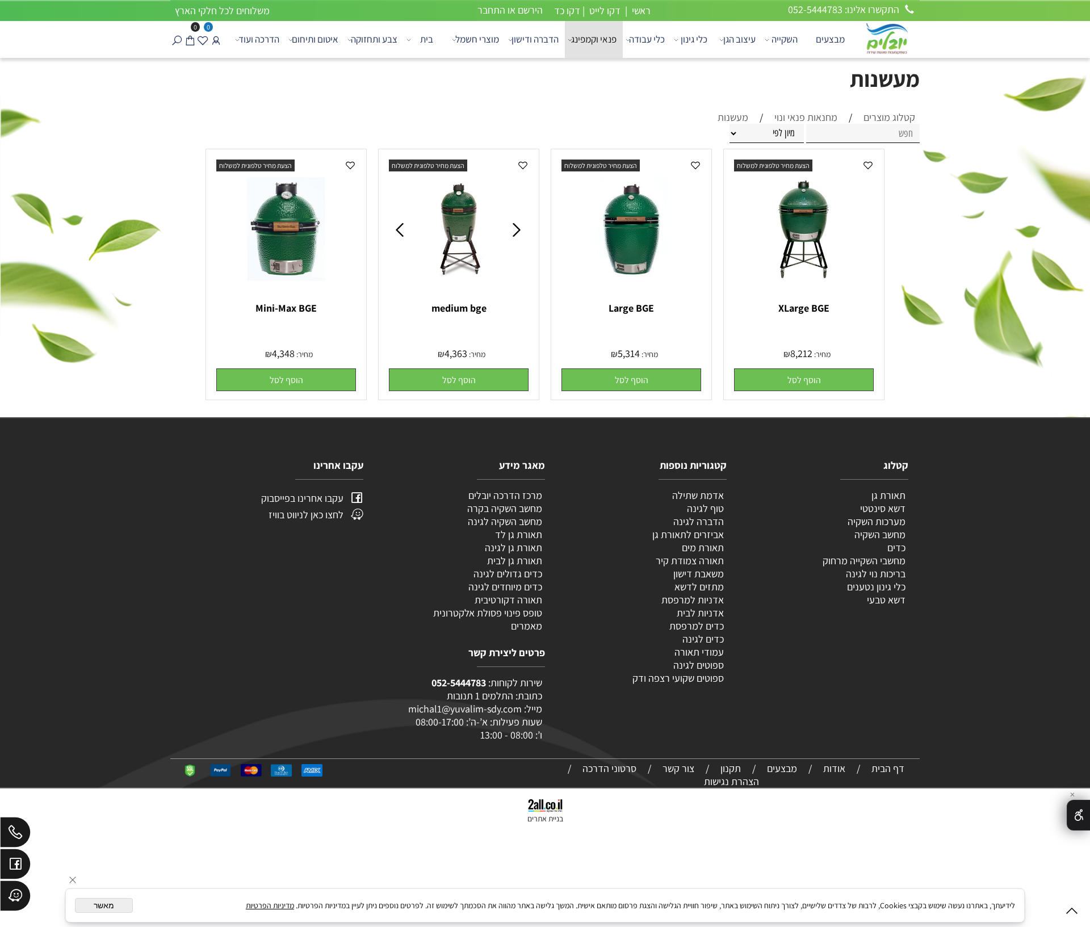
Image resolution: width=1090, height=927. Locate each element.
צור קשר (678, 768)
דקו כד (566, 10)
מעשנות (885, 78)
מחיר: (821, 354)
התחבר (491, 9)
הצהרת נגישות (731, 781)
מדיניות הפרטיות (270, 905)
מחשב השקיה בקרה (504, 508)
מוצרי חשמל (477, 39)
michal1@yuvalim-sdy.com (465, 708)
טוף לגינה (704, 508)
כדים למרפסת (695, 625)
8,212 (801, 353)
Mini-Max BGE (286, 307)
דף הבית (887, 768)
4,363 (456, 353)
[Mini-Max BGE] (286, 295)
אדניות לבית (699, 612)
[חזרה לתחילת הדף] (1072, 913)
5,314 (629, 353)
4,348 (283, 353)
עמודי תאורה (699, 651)
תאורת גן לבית (514, 560)
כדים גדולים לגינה (507, 573)
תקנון (730, 768)
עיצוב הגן (739, 39)
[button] (804, 379)
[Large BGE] (631, 295)
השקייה (785, 39)
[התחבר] (216, 39)
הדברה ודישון (535, 39)
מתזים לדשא (698, 586)
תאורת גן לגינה (513, 547)
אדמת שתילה (697, 495)
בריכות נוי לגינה (875, 573)
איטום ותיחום (315, 39)
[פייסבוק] (15, 867)
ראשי (640, 10)
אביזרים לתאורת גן (688, 534)
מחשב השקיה (879, 534)
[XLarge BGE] (804, 295)
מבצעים (830, 39)
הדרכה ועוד (258, 39)
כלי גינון (694, 39)
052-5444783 (458, 682)
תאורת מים (703, 547)
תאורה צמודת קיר (690, 560)
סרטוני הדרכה (609, 768)
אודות (834, 768)
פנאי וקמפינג (594, 39)
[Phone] (15, 835)
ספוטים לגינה (698, 665)
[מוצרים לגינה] (886, 37)
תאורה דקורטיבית (508, 599)
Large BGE (631, 307)
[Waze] (15, 898)
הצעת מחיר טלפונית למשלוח (773, 165)
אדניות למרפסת (691, 599)
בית (426, 39)
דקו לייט (604, 10)
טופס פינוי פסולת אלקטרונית (487, 612)
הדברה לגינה (697, 521)
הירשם (530, 9)
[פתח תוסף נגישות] (1078, 815)
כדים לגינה (703, 638)
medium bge (459, 307)
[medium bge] (459, 295)
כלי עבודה (647, 39)
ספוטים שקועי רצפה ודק (678, 678)
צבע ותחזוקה (374, 39)
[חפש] (177, 39)
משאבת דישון (697, 573)
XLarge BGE (803, 307)
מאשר (104, 905)
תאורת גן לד (518, 534)
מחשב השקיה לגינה (505, 521)
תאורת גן (888, 495)
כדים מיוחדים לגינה (505, 586)
